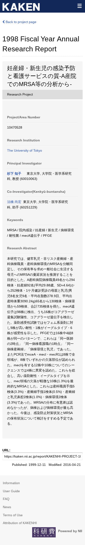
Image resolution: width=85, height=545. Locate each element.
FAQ (6, 499)
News (7, 507)
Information (11, 483)
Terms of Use (13, 515)
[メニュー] (79, 5)
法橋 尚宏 (14, 202)
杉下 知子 (14, 173)
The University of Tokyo (24, 150)
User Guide (11, 491)
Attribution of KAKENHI (20, 523)
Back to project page (20, 22)
